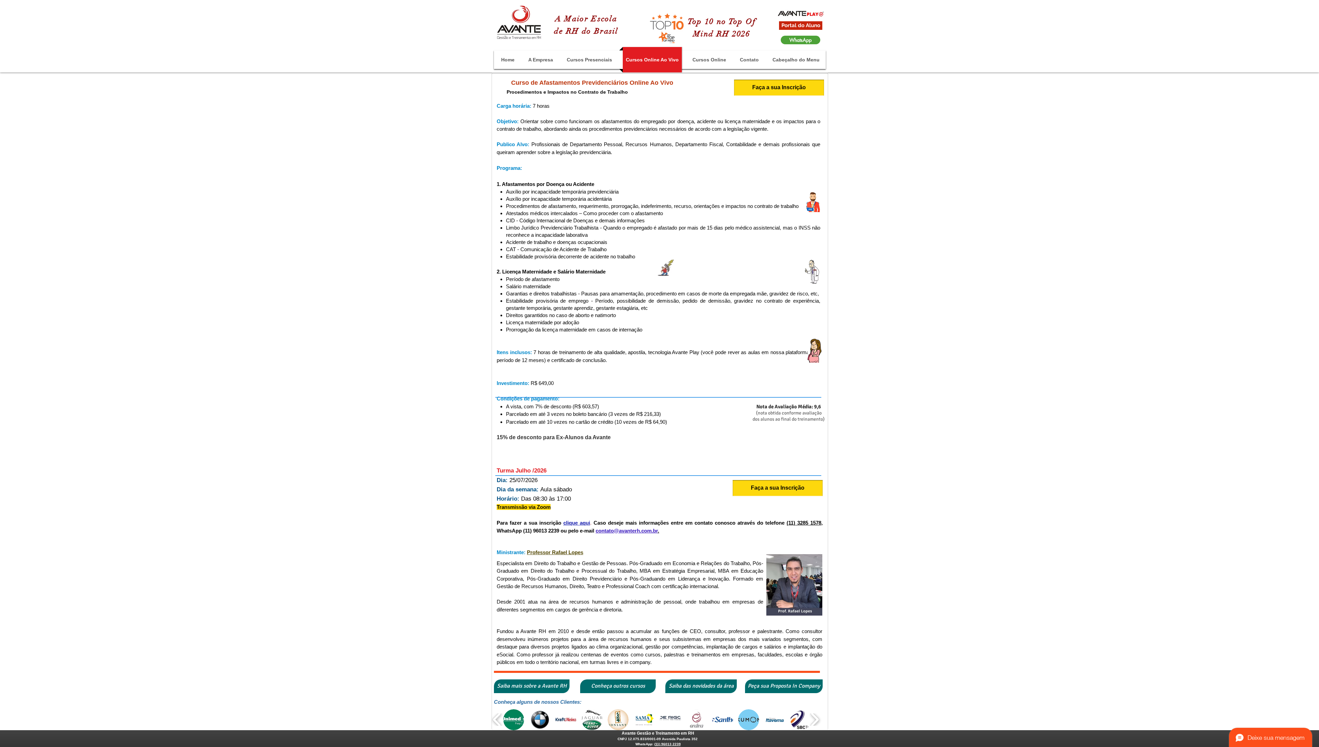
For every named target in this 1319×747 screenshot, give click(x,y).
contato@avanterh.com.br (627, 531)
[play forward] (814, 719)
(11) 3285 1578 (804, 523)
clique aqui (576, 523)
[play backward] (497, 719)
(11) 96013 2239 (667, 744)
